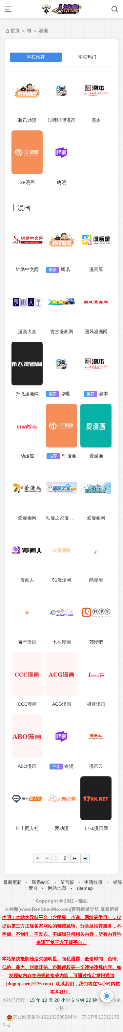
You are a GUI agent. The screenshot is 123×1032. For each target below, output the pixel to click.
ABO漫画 (27, 766)
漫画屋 (96, 269)
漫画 (43, 30)
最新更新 (12, 882)
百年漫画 (27, 642)
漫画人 (27, 580)
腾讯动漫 (27, 120)
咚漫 (61, 182)
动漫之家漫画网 (62, 517)
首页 (15, 30)
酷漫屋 (96, 580)
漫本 (96, 120)
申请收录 (93, 882)
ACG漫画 (61, 704)
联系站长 (41, 882)
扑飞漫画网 (27, 393)
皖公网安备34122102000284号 (45, 1017)
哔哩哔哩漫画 (61, 120)
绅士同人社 (27, 828)
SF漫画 (27, 182)
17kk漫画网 (96, 828)
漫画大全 (27, 331)
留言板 (67, 882)
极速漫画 (96, 704)
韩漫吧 (96, 642)
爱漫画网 (27, 517)
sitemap (84, 888)
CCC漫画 (27, 704)
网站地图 (57, 888)
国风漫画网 (96, 331)
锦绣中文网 (27, 269)
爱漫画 (96, 455)
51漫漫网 (61, 580)
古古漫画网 (61, 331)
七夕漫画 (61, 642)
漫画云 (96, 766)
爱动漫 (62, 828)
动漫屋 (27, 455)
